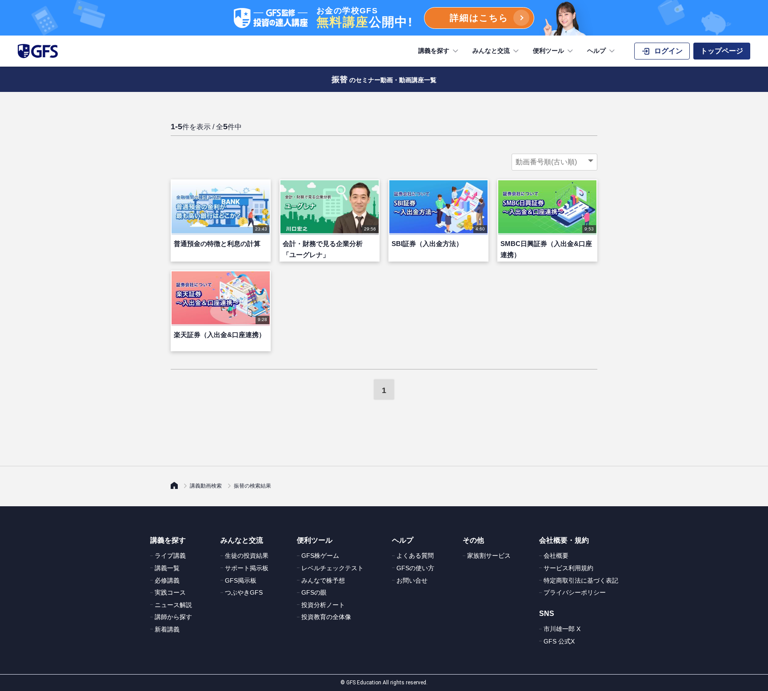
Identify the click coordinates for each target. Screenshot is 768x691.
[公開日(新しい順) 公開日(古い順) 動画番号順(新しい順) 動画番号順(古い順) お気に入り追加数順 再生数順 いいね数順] (554, 162)
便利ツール (548, 50)
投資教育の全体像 (326, 616)
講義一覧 (167, 568)
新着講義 (167, 629)
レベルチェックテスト (332, 568)
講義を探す (433, 50)
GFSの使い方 (415, 568)
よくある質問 (415, 555)
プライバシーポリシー (575, 592)
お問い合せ (412, 580)
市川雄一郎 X (562, 628)
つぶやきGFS (244, 592)
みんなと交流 (491, 50)
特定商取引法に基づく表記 (581, 580)
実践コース (170, 592)
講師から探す (173, 616)
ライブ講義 (170, 555)
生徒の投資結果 (246, 555)
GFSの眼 (314, 592)
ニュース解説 (173, 604)
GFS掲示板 (240, 580)
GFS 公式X (559, 641)
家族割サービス (489, 555)
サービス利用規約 (568, 568)
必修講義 (167, 580)
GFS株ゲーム (320, 555)
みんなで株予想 (323, 580)
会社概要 (556, 555)
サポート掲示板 (246, 568)
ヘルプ (596, 50)
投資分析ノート (323, 604)
